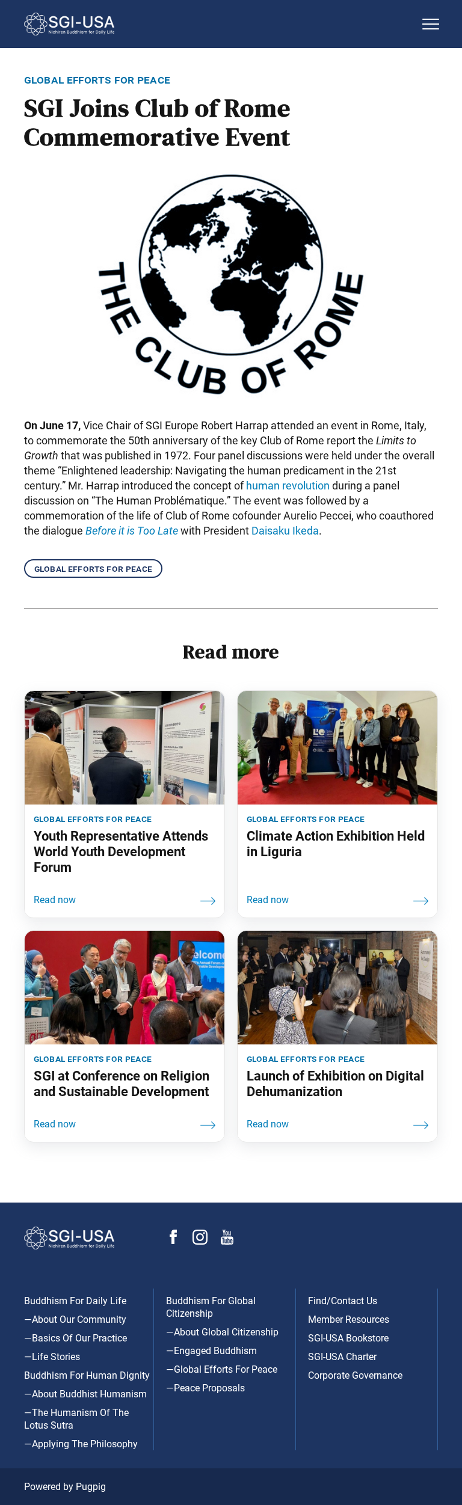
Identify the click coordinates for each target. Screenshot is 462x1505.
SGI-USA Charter (342, 1356)
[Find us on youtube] (227, 1241)
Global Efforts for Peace (93, 568)
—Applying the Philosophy (81, 1444)
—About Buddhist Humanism (85, 1394)
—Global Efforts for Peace (221, 1369)
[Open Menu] (431, 24)
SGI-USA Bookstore (348, 1338)
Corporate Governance (355, 1375)
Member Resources (348, 1319)
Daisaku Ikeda (285, 530)
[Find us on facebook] (173, 1240)
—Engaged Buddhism (211, 1350)
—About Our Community (75, 1319)
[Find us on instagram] (200, 1241)
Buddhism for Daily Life (75, 1301)
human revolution (288, 485)
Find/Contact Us (342, 1301)
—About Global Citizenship (222, 1332)
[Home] (219, 24)
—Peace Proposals (205, 1388)
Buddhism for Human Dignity (87, 1375)
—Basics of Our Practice (75, 1338)
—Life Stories (52, 1356)
